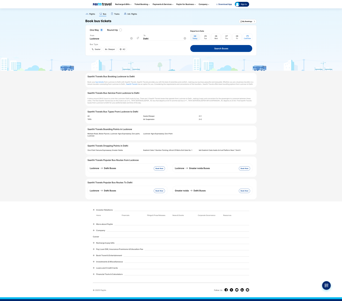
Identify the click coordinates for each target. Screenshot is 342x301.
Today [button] (195, 38)
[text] (171, 13)
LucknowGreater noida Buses (192, 168)
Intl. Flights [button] (132, 14)
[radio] (97, 30)
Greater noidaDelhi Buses (190, 190)
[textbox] (111, 38)
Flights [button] (92, 14)
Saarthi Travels (131, 84)
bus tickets (100, 82)
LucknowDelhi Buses (103, 168)
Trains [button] (117, 14)
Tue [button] (205, 38)
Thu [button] (226, 38)
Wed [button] (216, 38)
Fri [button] (237, 38)
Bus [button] (104, 14)
